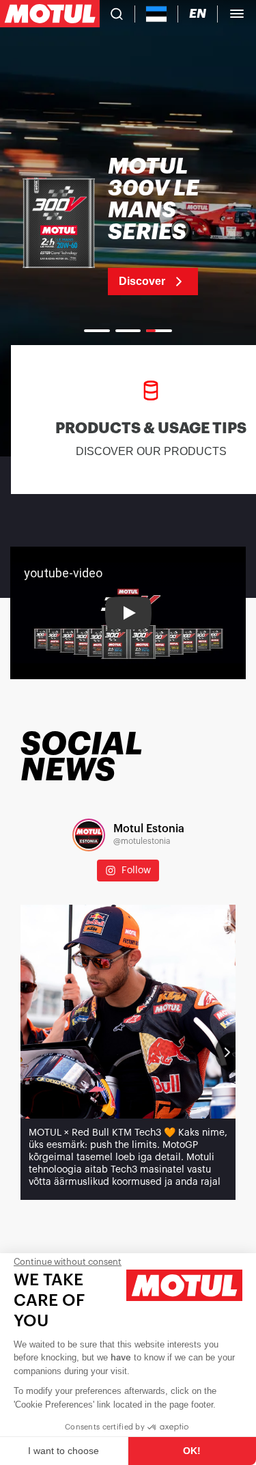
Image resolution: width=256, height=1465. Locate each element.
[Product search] (117, 13)
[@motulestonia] (88, 835)
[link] (128, 225)
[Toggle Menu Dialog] (237, 13)
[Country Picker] (156, 14)
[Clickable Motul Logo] (50, 13)
